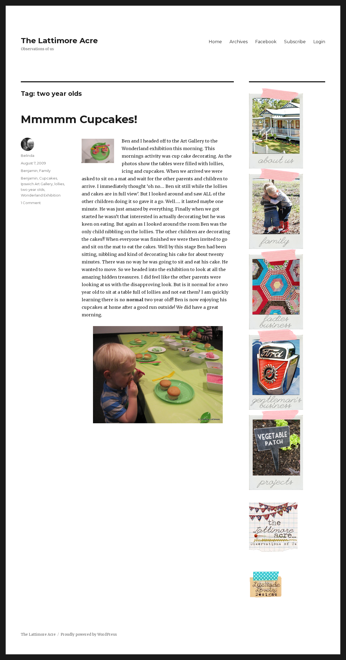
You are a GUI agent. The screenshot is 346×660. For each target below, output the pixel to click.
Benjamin (29, 170)
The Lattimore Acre (59, 40)
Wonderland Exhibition (41, 195)
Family (45, 170)
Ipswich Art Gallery (37, 184)
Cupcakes (48, 178)
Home (215, 41)
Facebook (266, 41)
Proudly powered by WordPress (89, 634)
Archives (238, 41)
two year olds (32, 189)
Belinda (27, 155)
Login (319, 41)
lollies (59, 184)
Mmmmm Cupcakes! (79, 119)
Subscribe (295, 41)
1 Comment (31, 203)
